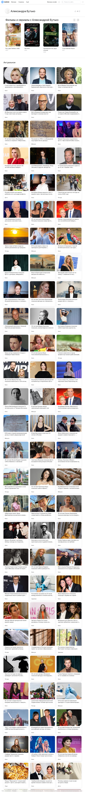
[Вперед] (78, 19)
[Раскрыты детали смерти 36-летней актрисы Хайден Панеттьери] (15, 160)
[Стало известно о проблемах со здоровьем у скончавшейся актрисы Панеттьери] (15, 79)
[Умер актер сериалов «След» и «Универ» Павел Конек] (15, 347)
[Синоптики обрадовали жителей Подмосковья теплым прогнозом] (42, 695)
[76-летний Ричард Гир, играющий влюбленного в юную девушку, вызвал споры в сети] (69, 721)
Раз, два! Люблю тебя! (12, 48)
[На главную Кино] (6, 2)
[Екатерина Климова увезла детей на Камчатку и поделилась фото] (42, 374)
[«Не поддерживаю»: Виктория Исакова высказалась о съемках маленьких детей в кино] (15, 293)
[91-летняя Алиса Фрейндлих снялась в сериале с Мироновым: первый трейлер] (15, 133)
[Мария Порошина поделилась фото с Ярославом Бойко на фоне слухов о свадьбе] (69, 133)
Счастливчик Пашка (68, 48)
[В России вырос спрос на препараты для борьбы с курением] (42, 240)
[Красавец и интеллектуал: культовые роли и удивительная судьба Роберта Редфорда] (42, 534)
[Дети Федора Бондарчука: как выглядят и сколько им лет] (42, 106)
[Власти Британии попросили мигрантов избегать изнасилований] (42, 267)
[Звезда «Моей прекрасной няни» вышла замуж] (15, 614)
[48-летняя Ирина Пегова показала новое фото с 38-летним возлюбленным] (15, 374)
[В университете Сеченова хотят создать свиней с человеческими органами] (69, 481)
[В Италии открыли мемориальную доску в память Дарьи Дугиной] (15, 427)
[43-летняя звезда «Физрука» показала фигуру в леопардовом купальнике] (42, 668)
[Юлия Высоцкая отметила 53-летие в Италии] (42, 427)
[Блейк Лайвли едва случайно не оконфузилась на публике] (69, 534)
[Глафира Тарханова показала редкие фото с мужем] (15, 748)
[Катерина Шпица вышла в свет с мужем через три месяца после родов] (42, 186)
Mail (3, 790)
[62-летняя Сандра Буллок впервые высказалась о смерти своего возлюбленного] (15, 695)
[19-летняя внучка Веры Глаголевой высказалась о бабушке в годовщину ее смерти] (42, 347)
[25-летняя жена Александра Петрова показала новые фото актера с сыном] (42, 213)
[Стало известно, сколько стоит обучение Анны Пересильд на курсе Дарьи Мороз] (69, 374)
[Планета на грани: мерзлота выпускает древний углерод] (15, 641)
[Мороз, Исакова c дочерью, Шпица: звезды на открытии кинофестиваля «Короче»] (15, 534)
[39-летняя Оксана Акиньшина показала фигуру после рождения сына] (69, 507)
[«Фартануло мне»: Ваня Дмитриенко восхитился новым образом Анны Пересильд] (15, 507)
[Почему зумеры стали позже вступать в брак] (69, 775)
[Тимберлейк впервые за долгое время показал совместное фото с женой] (42, 775)
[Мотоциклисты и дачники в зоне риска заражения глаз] (15, 481)
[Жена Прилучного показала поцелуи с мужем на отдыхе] (69, 588)
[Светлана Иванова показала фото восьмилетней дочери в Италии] (42, 454)
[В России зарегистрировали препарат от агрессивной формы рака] (69, 695)
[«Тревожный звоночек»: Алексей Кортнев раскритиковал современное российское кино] (15, 320)
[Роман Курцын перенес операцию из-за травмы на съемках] (69, 668)
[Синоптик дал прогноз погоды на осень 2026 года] (69, 186)
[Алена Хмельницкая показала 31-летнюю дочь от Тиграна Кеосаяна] (15, 400)
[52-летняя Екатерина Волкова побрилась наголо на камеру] (69, 748)
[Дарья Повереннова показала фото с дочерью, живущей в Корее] (15, 267)
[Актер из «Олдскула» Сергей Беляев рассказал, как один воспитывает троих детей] (69, 240)
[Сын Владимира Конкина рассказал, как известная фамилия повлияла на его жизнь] (15, 213)
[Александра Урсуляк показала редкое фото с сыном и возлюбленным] (69, 293)
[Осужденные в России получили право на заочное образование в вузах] (42, 641)
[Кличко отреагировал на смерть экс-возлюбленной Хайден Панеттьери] (69, 213)
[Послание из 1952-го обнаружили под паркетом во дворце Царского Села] (42, 133)
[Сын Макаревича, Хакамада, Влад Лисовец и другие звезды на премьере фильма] (42, 160)
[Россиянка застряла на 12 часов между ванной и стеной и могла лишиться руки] (42, 588)
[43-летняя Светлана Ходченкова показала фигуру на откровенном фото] (42, 293)
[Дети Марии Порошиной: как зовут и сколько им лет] (69, 79)
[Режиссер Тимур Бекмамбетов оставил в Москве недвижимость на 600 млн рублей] (69, 106)
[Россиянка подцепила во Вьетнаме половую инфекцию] (69, 641)
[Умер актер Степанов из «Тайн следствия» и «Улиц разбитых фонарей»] (42, 507)
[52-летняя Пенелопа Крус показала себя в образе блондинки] (42, 481)
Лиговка (27, 48)
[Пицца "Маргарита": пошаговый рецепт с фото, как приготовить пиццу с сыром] (15, 775)
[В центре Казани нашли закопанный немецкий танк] (42, 400)
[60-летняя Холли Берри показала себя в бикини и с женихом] (15, 454)
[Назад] (74, 19)
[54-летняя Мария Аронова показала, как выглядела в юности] (42, 320)
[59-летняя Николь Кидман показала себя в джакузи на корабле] (42, 561)
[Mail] (2, 2)
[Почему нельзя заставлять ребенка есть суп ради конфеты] (15, 186)
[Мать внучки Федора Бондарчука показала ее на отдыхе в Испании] (69, 561)
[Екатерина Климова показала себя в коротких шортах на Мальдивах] (69, 320)
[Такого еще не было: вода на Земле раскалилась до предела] (15, 240)
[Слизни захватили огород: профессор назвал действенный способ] (69, 347)
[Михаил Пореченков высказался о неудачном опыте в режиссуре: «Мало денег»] (15, 588)
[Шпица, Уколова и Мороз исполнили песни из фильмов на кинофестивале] (69, 454)
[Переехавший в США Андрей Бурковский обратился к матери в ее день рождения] (42, 79)
